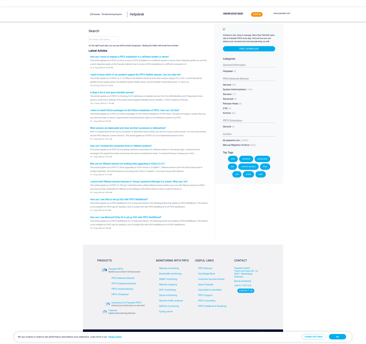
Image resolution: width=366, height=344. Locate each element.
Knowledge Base (233, 13)
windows (246, 159)
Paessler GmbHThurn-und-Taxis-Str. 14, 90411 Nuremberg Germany (246, 272)
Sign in (257, 14)
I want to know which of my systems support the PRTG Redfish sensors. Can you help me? (135, 74)
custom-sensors (248, 166)
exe (232, 166)
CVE (226, 108)
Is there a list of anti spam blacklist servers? (112, 92)
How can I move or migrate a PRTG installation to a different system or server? (129, 56)
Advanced (229, 98)
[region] (183, 337)
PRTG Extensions (232, 120)
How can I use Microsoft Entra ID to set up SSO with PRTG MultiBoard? (125, 217)
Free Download (249, 48)
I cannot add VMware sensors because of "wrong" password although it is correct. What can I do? (139, 181)
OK (337, 337)
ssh (236, 174)
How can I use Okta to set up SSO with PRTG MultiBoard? (119, 199)
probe (248, 174)
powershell (262, 159)
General (229, 84)
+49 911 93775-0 (242, 285)
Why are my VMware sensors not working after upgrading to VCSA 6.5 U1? (127, 163)
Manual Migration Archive (239, 145)
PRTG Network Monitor (236, 78)
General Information (234, 64)
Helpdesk (229, 71)
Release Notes (232, 103)
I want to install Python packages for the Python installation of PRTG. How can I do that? (134, 110)
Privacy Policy (115, 337)
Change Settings (314, 337)
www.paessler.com (281, 13)
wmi (233, 159)
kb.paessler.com (235, 140)
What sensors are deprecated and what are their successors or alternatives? (128, 128)
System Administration (237, 89)
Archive (229, 113)
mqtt (260, 174)
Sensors (229, 94)
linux (265, 166)
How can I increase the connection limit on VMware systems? (121, 146)
